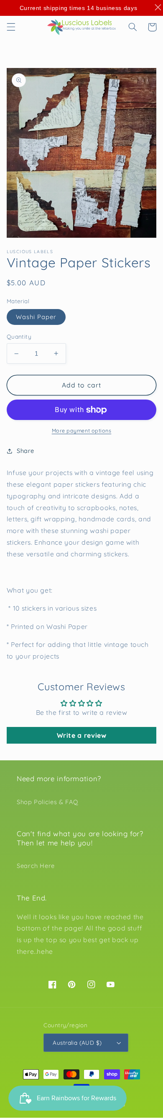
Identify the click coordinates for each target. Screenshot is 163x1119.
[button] (10, 27)
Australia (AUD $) (77, 1042)
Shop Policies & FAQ (47, 802)
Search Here (36, 866)
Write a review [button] (82, 735)
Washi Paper (36, 317)
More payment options (82, 430)
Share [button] (25, 451)
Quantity (19, 336)
